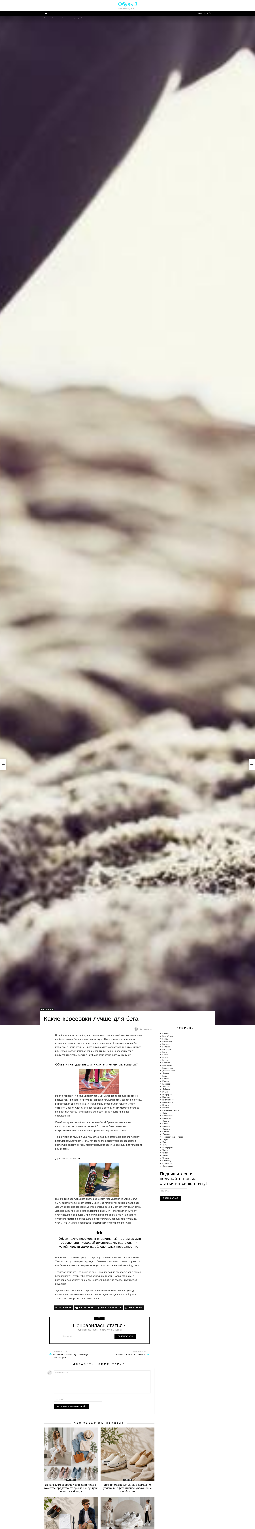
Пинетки (166, 1097)
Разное (71, 1480)
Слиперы (166, 1126)
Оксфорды (167, 1094)
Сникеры (166, 1132)
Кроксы (165, 1081)
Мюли (165, 1092)
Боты (164, 1052)
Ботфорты (166, 1049)
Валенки (166, 1063)
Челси (165, 1153)
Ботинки (166, 1047)
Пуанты (165, 1105)
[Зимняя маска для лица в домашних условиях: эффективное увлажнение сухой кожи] (128, 1454)
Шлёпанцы (167, 1161)
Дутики (165, 1073)
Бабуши (165, 1033)
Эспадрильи (167, 1166)
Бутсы (165, 1060)
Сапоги (165, 1121)
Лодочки (166, 1086)
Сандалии (166, 1118)
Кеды (164, 1076)
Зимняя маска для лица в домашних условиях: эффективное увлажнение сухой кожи (127, 1488)
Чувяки (165, 1158)
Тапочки (166, 1134)
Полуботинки (168, 1100)
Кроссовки (167, 1084)
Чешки (165, 1155)
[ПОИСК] (210, 13)
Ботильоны (167, 1044)
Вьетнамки (167, 1065)
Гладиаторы (167, 1068)
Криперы (166, 1079)
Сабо (164, 1113)
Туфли (165, 1140)
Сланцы (165, 1124)
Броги (165, 1055)
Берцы (165, 1039)
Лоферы (166, 1089)
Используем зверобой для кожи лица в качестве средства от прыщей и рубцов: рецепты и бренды (71, 1488)
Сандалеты (167, 1116)
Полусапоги (167, 1102)
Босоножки (167, 1041)
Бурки (165, 1057)
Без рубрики (167, 1036)
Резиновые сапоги (170, 1110)
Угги (164, 1142)
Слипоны (166, 1129)
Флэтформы (167, 1147)
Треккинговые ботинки (172, 1137)
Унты (164, 1145)
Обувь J (127, 4)
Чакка (165, 1150)
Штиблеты (167, 1163)
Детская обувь (169, 1071)
